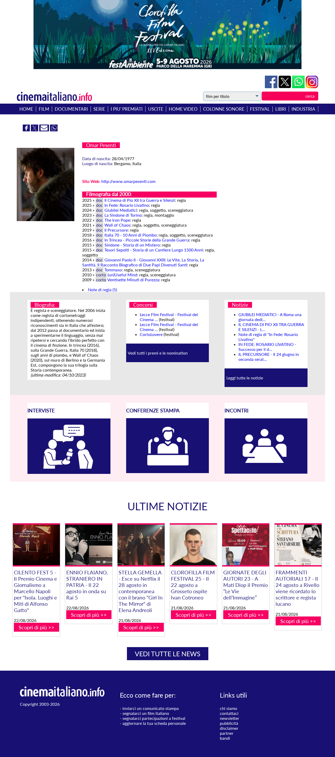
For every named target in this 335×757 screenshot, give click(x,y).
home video (183, 109)
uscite (155, 109)
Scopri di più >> (36, 627)
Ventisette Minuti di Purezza (133, 279)
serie (99, 109)
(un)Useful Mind (122, 274)
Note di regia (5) (102, 289)
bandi (225, 738)
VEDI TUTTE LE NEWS (167, 654)
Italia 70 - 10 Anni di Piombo (130, 234)
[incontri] (266, 472)
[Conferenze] (167, 471)
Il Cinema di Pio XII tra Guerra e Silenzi (139, 200)
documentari (71, 109)
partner (226, 733)
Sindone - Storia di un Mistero (132, 244)
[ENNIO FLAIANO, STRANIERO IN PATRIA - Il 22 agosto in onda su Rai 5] (88, 545)
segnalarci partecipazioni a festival (153, 718)
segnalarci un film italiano (145, 713)
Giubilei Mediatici (120, 210)
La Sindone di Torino (123, 214)
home (26, 109)
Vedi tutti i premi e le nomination (158, 352)
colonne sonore (223, 109)
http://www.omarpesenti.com (128, 181)
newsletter (229, 718)
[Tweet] (285, 86)
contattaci (229, 713)
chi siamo (228, 708)
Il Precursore (116, 229)
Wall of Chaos (117, 224)
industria (303, 109)
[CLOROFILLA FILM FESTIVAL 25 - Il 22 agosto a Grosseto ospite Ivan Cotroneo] (193, 545)
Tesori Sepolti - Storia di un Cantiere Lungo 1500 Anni (153, 249)
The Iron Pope (117, 219)
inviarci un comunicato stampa (150, 708)
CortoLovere (151, 334)
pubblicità (229, 723)
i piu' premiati (127, 109)
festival (260, 109)
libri (280, 109)
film (44, 109)
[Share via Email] (44, 129)
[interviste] (68, 472)
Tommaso (113, 269)
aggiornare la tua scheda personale (154, 723)
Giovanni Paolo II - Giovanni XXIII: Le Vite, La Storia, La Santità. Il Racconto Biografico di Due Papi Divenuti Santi (143, 262)
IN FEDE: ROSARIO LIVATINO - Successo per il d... (267, 347)
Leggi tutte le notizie (244, 377)
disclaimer (229, 728)
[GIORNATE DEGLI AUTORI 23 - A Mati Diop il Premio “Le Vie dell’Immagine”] (245, 545)
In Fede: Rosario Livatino (126, 205)
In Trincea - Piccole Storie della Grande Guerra (146, 239)
